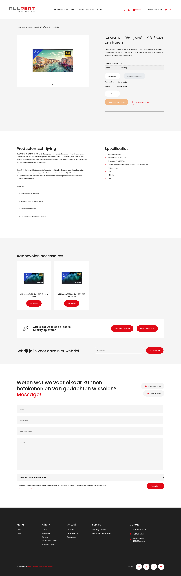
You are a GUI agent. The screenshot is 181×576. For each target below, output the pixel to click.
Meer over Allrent (121, 328)
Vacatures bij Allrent (49, 541)
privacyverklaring (25, 488)
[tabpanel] (53, 61)
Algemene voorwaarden (39, 566)
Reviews (45, 537)
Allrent (29, 566)
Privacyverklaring (48, 544)
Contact (20, 533)
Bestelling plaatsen (99, 530)
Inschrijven (153, 350)
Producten (70, 530)
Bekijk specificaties (134, 76)
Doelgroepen (71, 537)
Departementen (72, 533)
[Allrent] (22, 9)
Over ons (45, 530)
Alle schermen (27, 27)
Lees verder (112, 76)
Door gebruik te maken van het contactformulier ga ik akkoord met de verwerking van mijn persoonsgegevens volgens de (62, 486)
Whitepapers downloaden (101, 533)
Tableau (108, 86)
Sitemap (50, 566)
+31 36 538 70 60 (154, 386)
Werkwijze (46, 533)
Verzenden (154, 486)
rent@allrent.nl (155, 393)
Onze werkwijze (146, 328)
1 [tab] (52, 84)
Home (19, 27)
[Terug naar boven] (176, 571)
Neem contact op (142, 102)
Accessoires (109, 82)
